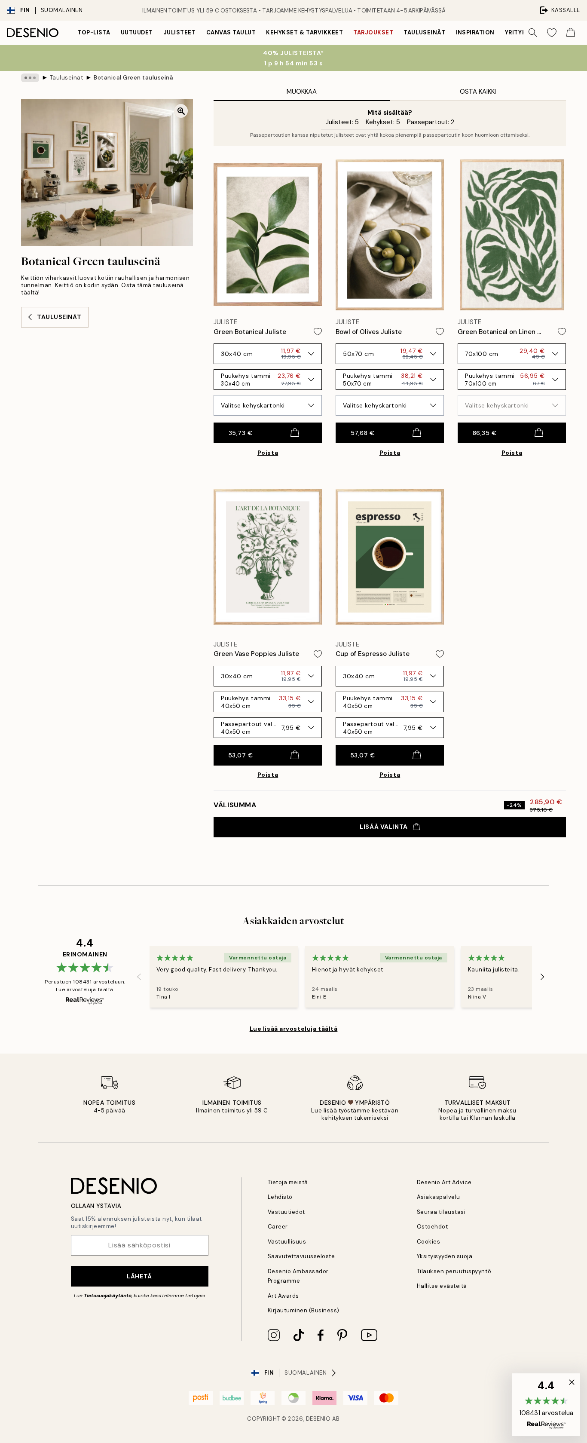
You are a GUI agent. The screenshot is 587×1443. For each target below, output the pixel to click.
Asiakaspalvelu (438, 1197)
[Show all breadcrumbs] (30, 78)
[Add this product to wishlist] (318, 331)
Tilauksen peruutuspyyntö (454, 1271)
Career (278, 1226)
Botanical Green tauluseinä (134, 77)
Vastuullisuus (287, 1241)
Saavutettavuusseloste (301, 1256)
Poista (267, 452)
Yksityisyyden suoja (445, 1256)
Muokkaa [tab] (302, 91)
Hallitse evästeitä (442, 1286)
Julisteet (179, 32)
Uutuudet (137, 32)
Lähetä (139, 1276)
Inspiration (475, 32)
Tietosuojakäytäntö (107, 1295)
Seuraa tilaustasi (441, 1212)
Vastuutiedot (286, 1212)
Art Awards (283, 1295)
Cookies (428, 1241)
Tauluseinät (424, 32)
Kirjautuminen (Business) (303, 1310)
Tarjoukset (373, 32)
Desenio (318, 1418)
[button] (546, 1404)
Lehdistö (280, 1197)
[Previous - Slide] (139, 976)
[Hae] (532, 33)
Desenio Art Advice (444, 1182)
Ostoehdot (432, 1226)
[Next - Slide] (542, 976)
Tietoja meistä (288, 1182)
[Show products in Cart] (570, 32)
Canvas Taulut (231, 32)
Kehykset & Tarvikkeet (304, 32)
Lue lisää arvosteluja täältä (294, 1028)
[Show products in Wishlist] (551, 32)
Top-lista (93, 32)
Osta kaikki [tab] (478, 91)
